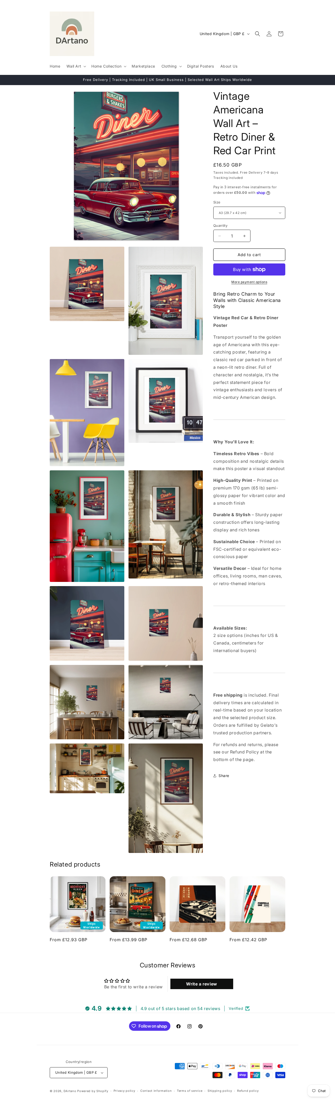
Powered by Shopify (92, 1091)
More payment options (249, 282)
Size (217, 202)
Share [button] (224, 775)
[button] (75, 66)
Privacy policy (124, 1091)
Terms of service (189, 1091)
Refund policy (248, 1091)
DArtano (70, 1091)
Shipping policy (220, 1091)
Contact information (156, 1091)
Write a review (201, 984)
